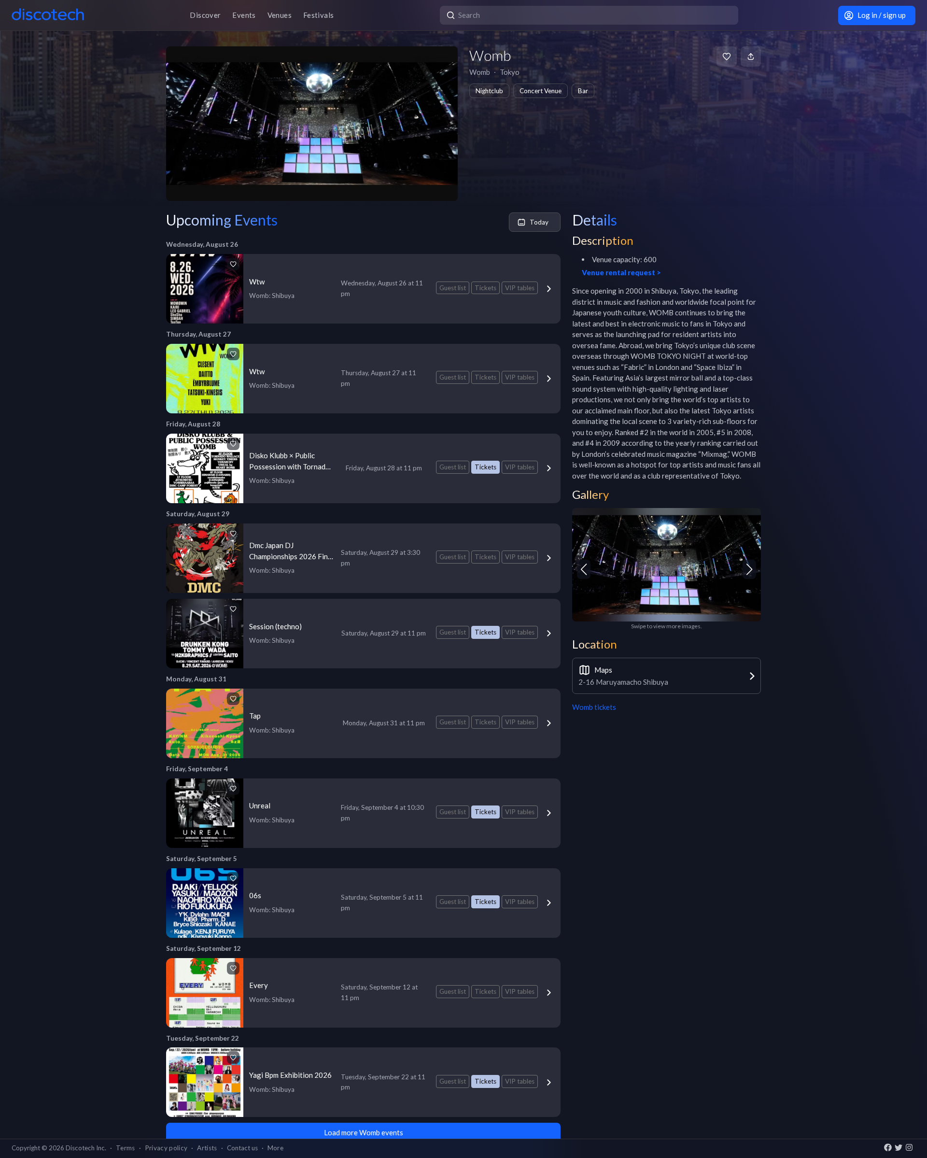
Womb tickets (594, 707)
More (275, 1148)
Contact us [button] (242, 1148)
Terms (125, 1148)
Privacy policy (166, 1148)
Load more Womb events (363, 1132)
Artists (207, 1148)
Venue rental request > (621, 272)
